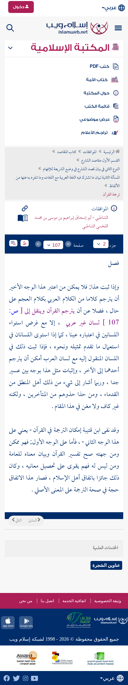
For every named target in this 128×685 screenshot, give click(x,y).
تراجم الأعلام (94, 132)
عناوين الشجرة (106, 565)
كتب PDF (99, 66)
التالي (18, 521)
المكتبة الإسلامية (71, 47)
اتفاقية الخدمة (74, 600)
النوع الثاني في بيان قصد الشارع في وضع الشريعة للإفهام (81, 169)
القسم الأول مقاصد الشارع (100, 160)
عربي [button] (110, 8)
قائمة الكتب (97, 106)
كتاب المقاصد (66, 152)
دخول (19, 6)
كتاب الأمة (97, 79)
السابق (33, 521)
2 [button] (104, 244)
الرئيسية (109, 152)
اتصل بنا (47, 600)
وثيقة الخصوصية (107, 600)
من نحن (25, 600)
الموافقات (90, 152)
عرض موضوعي (95, 119)
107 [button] (56, 245)
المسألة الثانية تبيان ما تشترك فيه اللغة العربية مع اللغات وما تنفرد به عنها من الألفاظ (68, 182)
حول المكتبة (96, 93)
